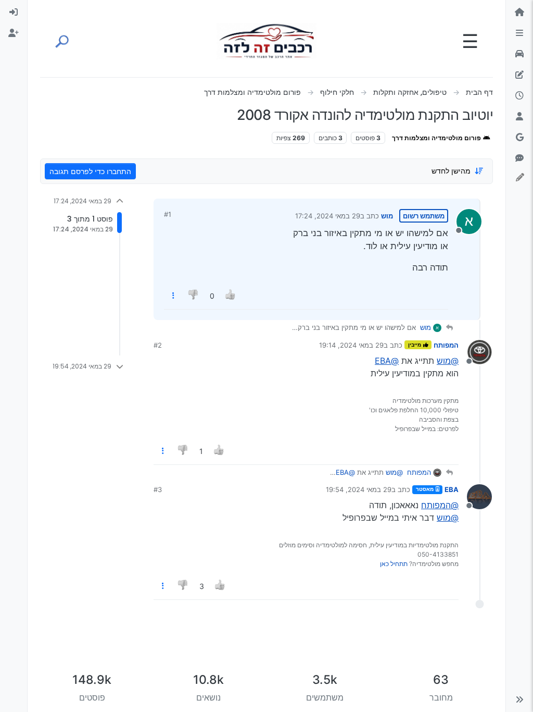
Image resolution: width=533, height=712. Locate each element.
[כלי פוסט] (173, 296)
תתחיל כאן (394, 564)
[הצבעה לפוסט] (230, 296)
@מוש (448, 360)
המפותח (446, 345)
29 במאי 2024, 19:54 (358, 489)
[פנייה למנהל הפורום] (519, 158)
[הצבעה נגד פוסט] (194, 296)
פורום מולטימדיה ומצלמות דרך (437, 138)
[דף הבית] (519, 12)
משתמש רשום (424, 216)
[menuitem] (13, 12)
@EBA (387, 360)
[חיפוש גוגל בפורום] (519, 137)
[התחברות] (13, 12)
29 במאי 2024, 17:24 (327, 216)
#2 (158, 345)
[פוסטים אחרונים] (519, 96)
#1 (167, 214)
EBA (452, 489)
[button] (519, 699)
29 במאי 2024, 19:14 (351, 345)
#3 (158, 489)
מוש (387, 216)
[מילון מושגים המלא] (519, 54)
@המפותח (440, 505)
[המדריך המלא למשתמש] (519, 75)
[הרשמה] (13, 33)
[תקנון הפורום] (519, 33)
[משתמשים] (519, 116)
